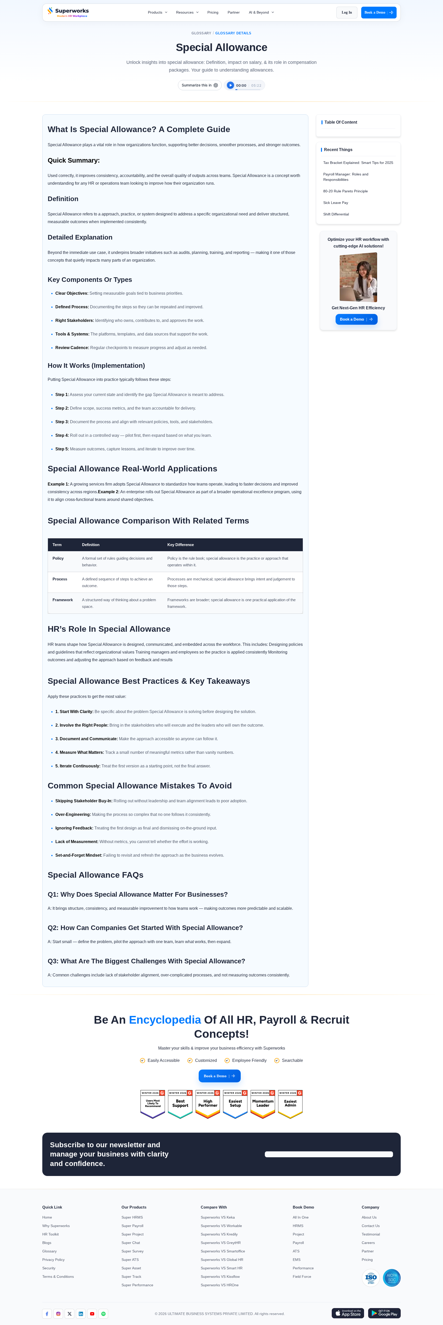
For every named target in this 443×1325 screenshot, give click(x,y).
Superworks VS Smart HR (222, 1268)
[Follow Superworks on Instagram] (58, 1313)
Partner (234, 12)
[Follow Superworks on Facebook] (47, 1313)
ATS (296, 1251)
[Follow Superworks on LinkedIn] (80, 1313)
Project (298, 1234)
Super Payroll (132, 1226)
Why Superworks (56, 1226)
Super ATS (130, 1260)
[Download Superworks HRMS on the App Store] (347, 1313)
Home (47, 1217)
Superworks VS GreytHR (221, 1243)
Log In (347, 12)
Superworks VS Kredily (219, 1234)
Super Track (131, 1276)
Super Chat (131, 1243)
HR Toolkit (50, 1234)
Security (48, 1268)
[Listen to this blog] (230, 85)
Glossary (201, 33)
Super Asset (131, 1268)
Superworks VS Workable (221, 1226)
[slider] (247, 87)
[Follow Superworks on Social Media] (103, 1313)
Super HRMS (132, 1217)
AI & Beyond (259, 12)
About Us (369, 1217)
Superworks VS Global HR (222, 1260)
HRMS (298, 1226)
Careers (368, 1243)
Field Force (302, 1276)
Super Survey (133, 1251)
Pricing (212, 12)
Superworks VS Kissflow (220, 1276)
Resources (185, 12)
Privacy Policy (53, 1260)
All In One (301, 1217)
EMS (296, 1260)
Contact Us (371, 1226)
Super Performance (137, 1285)
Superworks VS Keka (218, 1217)
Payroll (298, 1243)
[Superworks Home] (67, 16)
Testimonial (371, 1234)
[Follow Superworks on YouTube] (92, 1313)
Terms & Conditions (58, 1276)
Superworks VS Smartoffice (223, 1251)
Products (155, 12)
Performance (303, 1268)
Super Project (133, 1234)
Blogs (46, 1243)
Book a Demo (376, 13)
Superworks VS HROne (220, 1285)
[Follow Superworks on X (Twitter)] (69, 1313)
